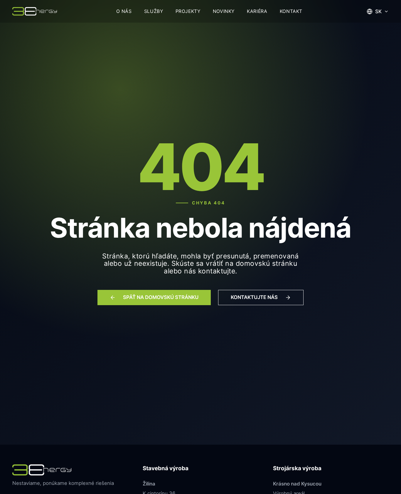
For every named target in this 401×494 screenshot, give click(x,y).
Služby (153, 11)
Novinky (224, 11)
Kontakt (291, 11)
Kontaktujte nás (254, 297)
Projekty (188, 11)
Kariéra (257, 11)
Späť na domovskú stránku (160, 297)
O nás (124, 11)
